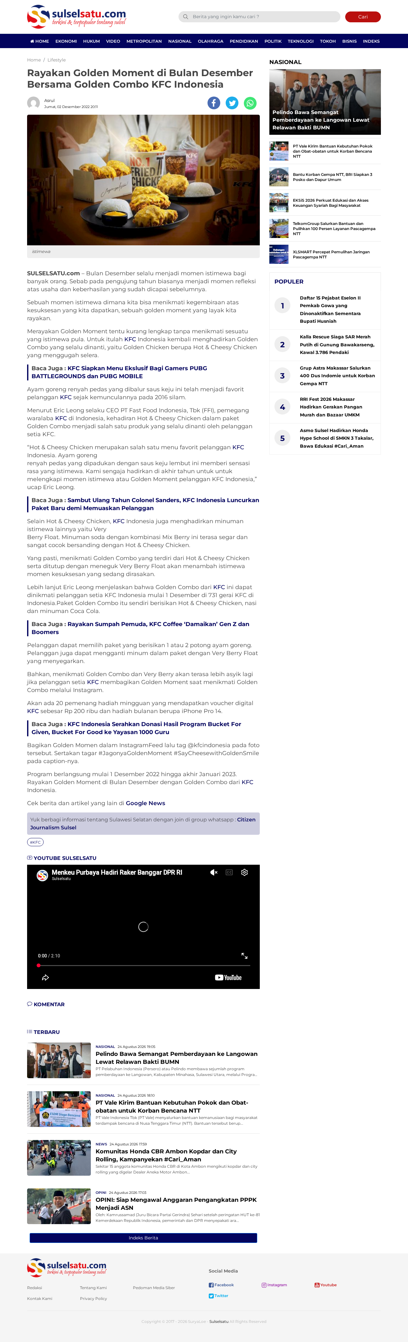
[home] (67, 1267)
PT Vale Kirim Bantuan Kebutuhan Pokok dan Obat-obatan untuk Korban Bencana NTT (333, 151)
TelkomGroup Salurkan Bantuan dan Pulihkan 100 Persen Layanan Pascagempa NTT (334, 228)
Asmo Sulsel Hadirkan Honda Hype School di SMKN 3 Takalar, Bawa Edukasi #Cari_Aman (337, 438)
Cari (363, 17)
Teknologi (301, 41)
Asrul (49, 100)
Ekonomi (66, 41)
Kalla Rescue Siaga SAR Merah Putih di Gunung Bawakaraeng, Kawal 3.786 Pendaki (337, 344)
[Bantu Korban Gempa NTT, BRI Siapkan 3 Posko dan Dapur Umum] (278, 176)
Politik (273, 41)
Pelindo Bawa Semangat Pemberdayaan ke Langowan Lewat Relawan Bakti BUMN (321, 120)
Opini (101, 1192)
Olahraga (210, 41)
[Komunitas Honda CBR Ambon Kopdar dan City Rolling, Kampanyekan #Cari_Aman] (59, 1157)
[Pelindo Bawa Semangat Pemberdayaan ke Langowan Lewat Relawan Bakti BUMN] (59, 1060)
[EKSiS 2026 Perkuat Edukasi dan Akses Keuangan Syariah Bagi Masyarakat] (278, 202)
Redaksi (34, 1287)
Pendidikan (244, 41)
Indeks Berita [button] (143, 1238)
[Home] (77, 16)
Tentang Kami (93, 1287)
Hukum (91, 41)
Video (113, 41)
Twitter (221, 1295)
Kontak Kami (39, 1298)
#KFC (35, 842)
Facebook (224, 1284)
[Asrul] (35, 103)
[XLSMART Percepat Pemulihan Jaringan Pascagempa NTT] (278, 254)
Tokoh (328, 41)
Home (41, 41)
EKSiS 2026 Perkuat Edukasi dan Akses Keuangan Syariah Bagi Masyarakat (330, 203)
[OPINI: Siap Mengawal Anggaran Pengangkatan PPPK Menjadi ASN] (59, 1206)
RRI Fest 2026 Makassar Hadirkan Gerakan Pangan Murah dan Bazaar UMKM (331, 407)
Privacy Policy (93, 1298)
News (101, 1144)
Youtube (328, 1284)
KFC (130, 339)
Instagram (276, 1284)
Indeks (371, 41)
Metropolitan (144, 41)
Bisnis (349, 41)
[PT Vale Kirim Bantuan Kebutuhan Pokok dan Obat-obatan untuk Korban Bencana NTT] (59, 1109)
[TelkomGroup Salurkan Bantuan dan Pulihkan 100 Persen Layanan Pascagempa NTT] (278, 228)
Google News (145, 803)
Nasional (180, 41)
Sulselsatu (219, 1321)
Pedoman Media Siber (154, 1287)
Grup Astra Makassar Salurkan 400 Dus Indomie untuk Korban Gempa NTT (337, 375)
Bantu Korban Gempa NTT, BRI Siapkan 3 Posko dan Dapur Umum (332, 177)
